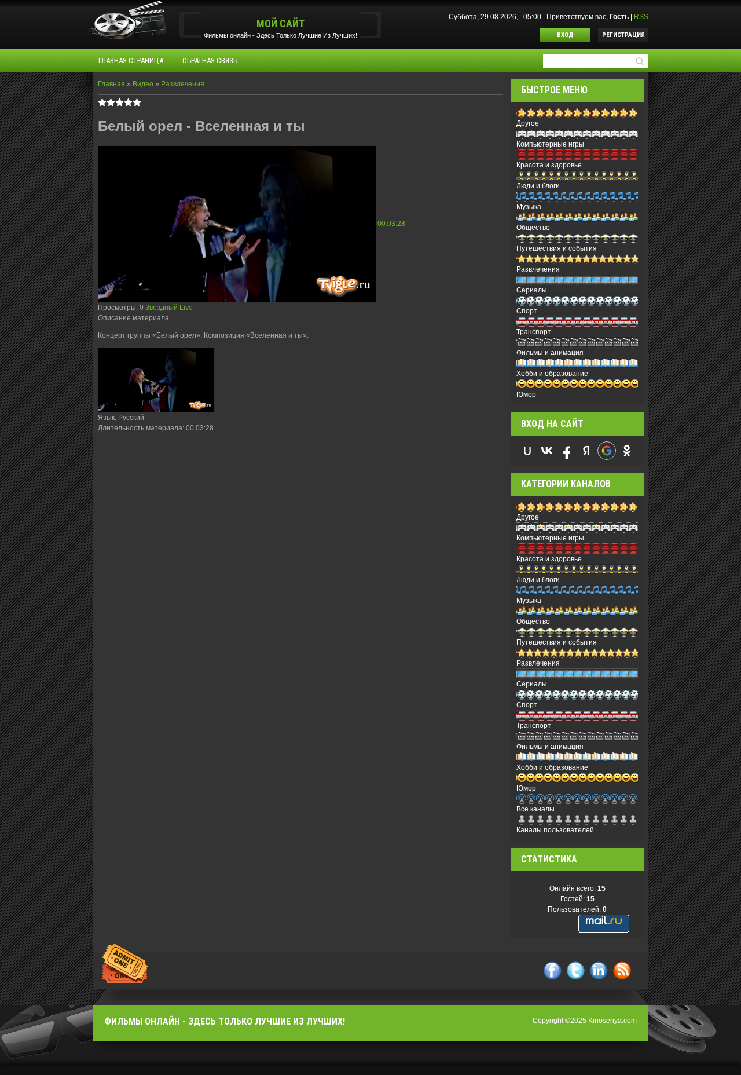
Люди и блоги (538, 186)
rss (622, 970)
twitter (576, 970)
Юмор (526, 394)
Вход (565, 35)
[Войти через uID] (527, 450)
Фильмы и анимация (550, 353)
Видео (143, 84)
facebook (553, 970)
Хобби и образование (552, 374)
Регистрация (623, 35)
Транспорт (533, 332)
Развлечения (182, 84)
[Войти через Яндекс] (586, 450)
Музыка (528, 207)
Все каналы (535, 809)
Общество (533, 228)
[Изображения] (156, 380)
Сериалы (531, 290)
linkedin (599, 970)
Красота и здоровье (549, 165)
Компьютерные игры (550, 144)
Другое (527, 123)
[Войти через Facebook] (566, 450)
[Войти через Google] (606, 450)
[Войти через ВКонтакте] (547, 450)
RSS (641, 17)
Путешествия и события (556, 248)
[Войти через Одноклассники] (627, 450)
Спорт (526, 311)
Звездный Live (169, 308)
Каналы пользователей (555, 830)
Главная (111, 84)
